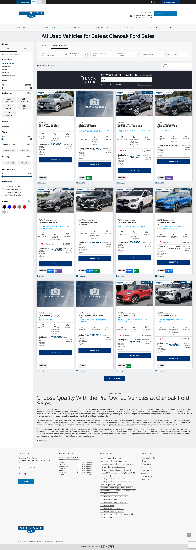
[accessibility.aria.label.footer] (108, 546)
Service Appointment (166, 14)
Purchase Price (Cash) (59, 45)
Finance (43, 45)
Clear (29, 93)
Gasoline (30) (9, 163)
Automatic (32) (9, 150)
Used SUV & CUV (8, 69)
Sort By (165, 64)
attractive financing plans (123, 425)
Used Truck (6, 66)
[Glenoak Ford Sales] (31, 529)
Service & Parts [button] (73, 458)
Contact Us (26, 481)
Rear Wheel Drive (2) (13, 195)
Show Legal (41, 183)
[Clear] (31, 54)
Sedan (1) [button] (9, 115)
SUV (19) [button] (24, 108)
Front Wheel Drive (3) (13, 192)
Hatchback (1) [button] (24, 101)
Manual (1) (24, 150)
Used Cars (5, 72)
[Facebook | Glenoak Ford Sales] (19, 474)
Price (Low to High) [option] (169, 67)
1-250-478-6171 (146, 12)
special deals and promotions (83, 431)
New (25, 48)
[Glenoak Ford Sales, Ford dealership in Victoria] (31, 14)
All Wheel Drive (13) (12, 186)
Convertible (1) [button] (9, 101)
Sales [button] (61, 458)
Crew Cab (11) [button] (9, 108)
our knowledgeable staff (51, 416)
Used (8, 48)
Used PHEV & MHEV (9, 75)
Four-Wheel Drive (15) (13, 189)
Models (5, 127)
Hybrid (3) (24, 163)
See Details (55, 160)
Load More (116, 378)
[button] (23, 2)
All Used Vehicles (8, 63)
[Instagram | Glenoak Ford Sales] (24, 474)
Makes (5, 121)
